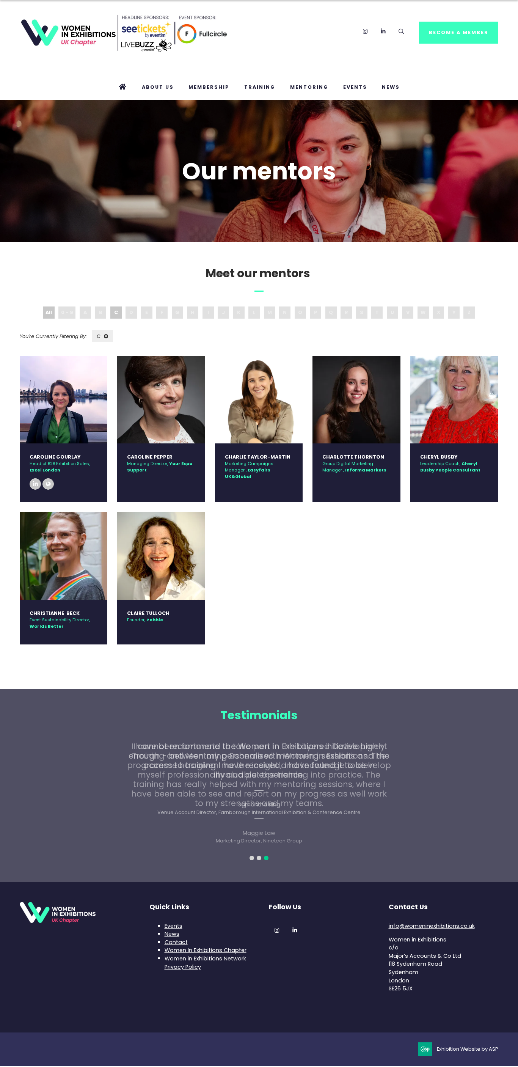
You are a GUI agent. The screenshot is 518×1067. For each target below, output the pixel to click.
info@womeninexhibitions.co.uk (432, 926)
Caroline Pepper (150, 457)
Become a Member (458, 32)
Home (123, 87)
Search (401, 31)
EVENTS (355, 87)
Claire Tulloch (148, 613)
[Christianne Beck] (63, 555)
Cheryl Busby (438, 457)
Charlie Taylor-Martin (258, 457)
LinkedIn (383, 31)
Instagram (365, 31)
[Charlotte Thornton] (356, 399)
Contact (176, 942)
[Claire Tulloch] (161, 555)
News (172, 934)
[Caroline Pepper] (161, 399)
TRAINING (259, 87)
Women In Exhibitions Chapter (205, 950)
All (49, 312)
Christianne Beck (55, 613)
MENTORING (309, 87)
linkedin (35, 484)
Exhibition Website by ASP (467, 1049)
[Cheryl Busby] (454, 399)
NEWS (391, 87)
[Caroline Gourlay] (63, 399)
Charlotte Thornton (353, 457)
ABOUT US (158, 87)
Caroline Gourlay (55, 457)
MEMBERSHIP (208, 87)
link (48, 484)
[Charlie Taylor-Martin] (259, 399)
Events (173, 926)
